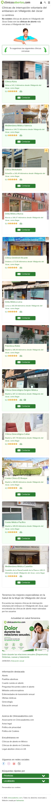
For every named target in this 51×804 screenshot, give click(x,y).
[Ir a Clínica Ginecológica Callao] (21, 444)
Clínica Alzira (11, 82)
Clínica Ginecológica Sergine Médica (21, 390)
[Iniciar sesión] (41, 3)
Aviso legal (7, 724)
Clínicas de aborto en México (14, 741)
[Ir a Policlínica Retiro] (21, 356)
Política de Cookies (10, 731)
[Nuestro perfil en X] (19, 764)
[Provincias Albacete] (25, 776)
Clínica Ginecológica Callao (17, 434)
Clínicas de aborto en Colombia (16, 745)
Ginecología (7, 702)
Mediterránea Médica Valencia (18, 126)
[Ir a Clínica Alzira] (21, 91)
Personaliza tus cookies (11, 787)
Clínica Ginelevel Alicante (16, 258)
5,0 (6, 91)
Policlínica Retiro (12, 346)
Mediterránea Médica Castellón (19, 566)
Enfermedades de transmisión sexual (18, 694)
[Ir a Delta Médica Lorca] (21, 312)
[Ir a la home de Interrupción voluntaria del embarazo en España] (16, 3)
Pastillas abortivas (10, 679)
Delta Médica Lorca (13, 302)
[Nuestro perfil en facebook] (3, 764)
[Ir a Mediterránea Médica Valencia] (21, 135)
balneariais (20, 800)
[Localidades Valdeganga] (25, 781)
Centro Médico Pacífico (15, 522)
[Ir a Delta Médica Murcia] (21, 223)
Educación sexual (17, 661)
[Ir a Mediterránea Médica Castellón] (21, 576)
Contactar (26, 98)
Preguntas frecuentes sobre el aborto (18, 687)
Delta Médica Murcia (14, 214)
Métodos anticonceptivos (13, 690)
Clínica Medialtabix (13, 170)
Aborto (5, 676)
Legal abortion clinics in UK (14, 749)
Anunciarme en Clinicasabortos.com (18, 720)
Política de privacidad (11, 727)
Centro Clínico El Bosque (16, 478)
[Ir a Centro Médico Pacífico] (21, 532)
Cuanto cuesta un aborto (13, 683)
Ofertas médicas (9, 698)
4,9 (6, 488)
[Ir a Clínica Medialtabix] (21, 179)
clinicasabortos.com (15, 798)
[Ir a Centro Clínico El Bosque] (21, 488)
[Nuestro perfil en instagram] (8, 764)
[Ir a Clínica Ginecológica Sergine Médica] (21, 400)
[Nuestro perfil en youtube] (14, 764)
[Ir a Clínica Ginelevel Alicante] (21, 268)
